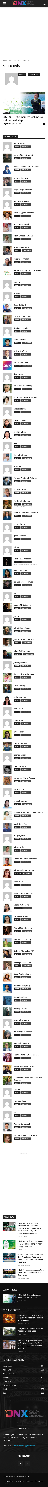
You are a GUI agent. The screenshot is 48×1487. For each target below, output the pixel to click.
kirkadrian (18, 720)
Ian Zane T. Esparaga (23, 582)
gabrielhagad (20, 524)
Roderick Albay (20, 997)
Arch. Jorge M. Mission (24, 212)
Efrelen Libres (20, 432)
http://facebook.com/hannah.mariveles (25, 564)
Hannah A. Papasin (22, 559)
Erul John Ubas (20, 455)
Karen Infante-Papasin (24, 674)
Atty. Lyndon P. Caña (23, 236)
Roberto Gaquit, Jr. (22, 985)
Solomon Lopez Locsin (24, 1066)
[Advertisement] (24, 32)
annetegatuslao (21, 201)
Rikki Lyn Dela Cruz (22, 962)
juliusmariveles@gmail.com (23, 1445)
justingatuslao (20, 662)
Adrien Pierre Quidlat (23, 155)
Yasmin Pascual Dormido (25, 1135)
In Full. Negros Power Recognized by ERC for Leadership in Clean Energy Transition (31, 1243)
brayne (17, 293)
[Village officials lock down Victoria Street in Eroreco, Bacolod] (9, 1331)
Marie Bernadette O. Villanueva (28, 812)
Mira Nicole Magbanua (24, 870)
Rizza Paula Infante (22, 974)
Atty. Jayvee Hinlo (22, 224)
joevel (16, 616)
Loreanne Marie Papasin (25, 778)
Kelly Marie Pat (20, 697)
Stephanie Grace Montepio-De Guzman (28, 1078)
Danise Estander (21, 328)
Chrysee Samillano (22, 316)
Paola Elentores (21, 916)
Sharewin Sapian (21, 1043)
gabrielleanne (20, 535)
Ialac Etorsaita (20, 570)
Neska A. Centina (21, 905)
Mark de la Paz (20, 824)
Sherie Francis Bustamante (26, 1055)
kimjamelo (7, 124)
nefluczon (18, 882)
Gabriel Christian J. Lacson (26, 512)
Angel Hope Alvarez (23, 189)
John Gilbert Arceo (22, 628)
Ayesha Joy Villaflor (22, 259)
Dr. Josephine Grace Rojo (25, 397)
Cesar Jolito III (20, 305)
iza (15, 593)
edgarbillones (20, 409)
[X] (27, 1463)
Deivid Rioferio (20, 351)
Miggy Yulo (19, 847)
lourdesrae (19, 789)
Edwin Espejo (20, 420)
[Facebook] (20, 1463)
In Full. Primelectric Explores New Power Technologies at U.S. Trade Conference (31, 1272)
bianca (17, 282)
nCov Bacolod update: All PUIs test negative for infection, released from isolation (31, 1317)
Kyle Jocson (19, 732)
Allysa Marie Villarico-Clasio (26, 166)
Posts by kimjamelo (23, 60)
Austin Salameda (21, 247)
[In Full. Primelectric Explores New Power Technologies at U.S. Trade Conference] (9, 1273)
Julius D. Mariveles (22, 651)
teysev (17, 1089)
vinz (15, 1112)
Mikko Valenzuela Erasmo (25, 858)
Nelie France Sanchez (23, 893)
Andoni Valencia (21, 178)
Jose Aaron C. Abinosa (24, 639)
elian (16, 443)
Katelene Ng (19, 685)
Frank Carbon (20, 489)
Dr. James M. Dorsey (23, 386)
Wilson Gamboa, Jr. (22, 1124)
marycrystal (19, 835)
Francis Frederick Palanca (25, 478)
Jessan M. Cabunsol (22, 605)
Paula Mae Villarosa (23, 928)
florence (17, 466)
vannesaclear (20, 1101)
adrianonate (19, 143)
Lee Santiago (20, 766)
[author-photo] (11, 79)
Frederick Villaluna (22, 501)
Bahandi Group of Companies (27, 270)
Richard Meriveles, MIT (24, 951)
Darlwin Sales (20, 339)
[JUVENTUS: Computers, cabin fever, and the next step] (24, 103)
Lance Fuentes (20, 743)
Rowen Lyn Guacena (23, 1031)
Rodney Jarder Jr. (21, 1008)
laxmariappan (20, 755)
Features (6, 113)
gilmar (17, 547)
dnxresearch (19, 374)
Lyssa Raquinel (20, 801)
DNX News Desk (21, 362)
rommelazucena (21, 1020)
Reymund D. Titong (22, 939)
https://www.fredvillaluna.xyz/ (22, 507)
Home (5, 60)
